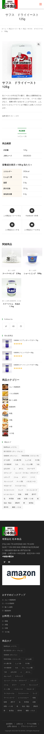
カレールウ (31, 468)
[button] (39, 44)
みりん (21, 468)
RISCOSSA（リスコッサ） (31, 456)
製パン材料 (15, 116)
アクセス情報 (31, 724)
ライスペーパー (9, 490)
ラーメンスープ (32, 490)
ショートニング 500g (32, 273)
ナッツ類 (20, 481)
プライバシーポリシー (29, 726)
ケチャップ (7, 473)
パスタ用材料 (9, 603)
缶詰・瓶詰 (7, 503)
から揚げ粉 (17, 460)
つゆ (37, 464)
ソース (32, 477)
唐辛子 (34, 494)
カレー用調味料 (10, 600)
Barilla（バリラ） (10, 447)
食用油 (31, 503)
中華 (6, 628)
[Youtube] (13, 326)
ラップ (20, 490)
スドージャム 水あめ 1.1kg (12, 305)
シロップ (7, 477)
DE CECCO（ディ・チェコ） (13, 451)
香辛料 (6, 507)
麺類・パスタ (16, 507)
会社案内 (9, 724)
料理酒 (11, 499)
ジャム (16, 477)
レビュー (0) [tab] (22, 136)
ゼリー (24, 477)
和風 (6, 621)
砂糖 (19, 499)
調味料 (17, 503)
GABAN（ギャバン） (11, 456)
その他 (18, 301)
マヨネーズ (7, 486)
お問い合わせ (12, 726)
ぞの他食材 (7, 464)
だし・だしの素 (27, 464)
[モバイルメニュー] (40, 4)
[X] (6, 326)
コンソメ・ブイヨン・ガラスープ (26, 473)
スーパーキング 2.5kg (11, 273)
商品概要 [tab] (22, 131)
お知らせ (19, 724)
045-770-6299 (12, 544)
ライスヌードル (20, 486)
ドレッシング (8, 481)
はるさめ (7, 468)
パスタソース (31, 481)
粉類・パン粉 (28, 499)
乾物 (19, 494)
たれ (16, 464)
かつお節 (7, 460)
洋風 (6, 625)
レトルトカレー (9, 494)
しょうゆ (28, 460)
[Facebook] (20, 326)
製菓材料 (13, 301)
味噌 (26, 494)
